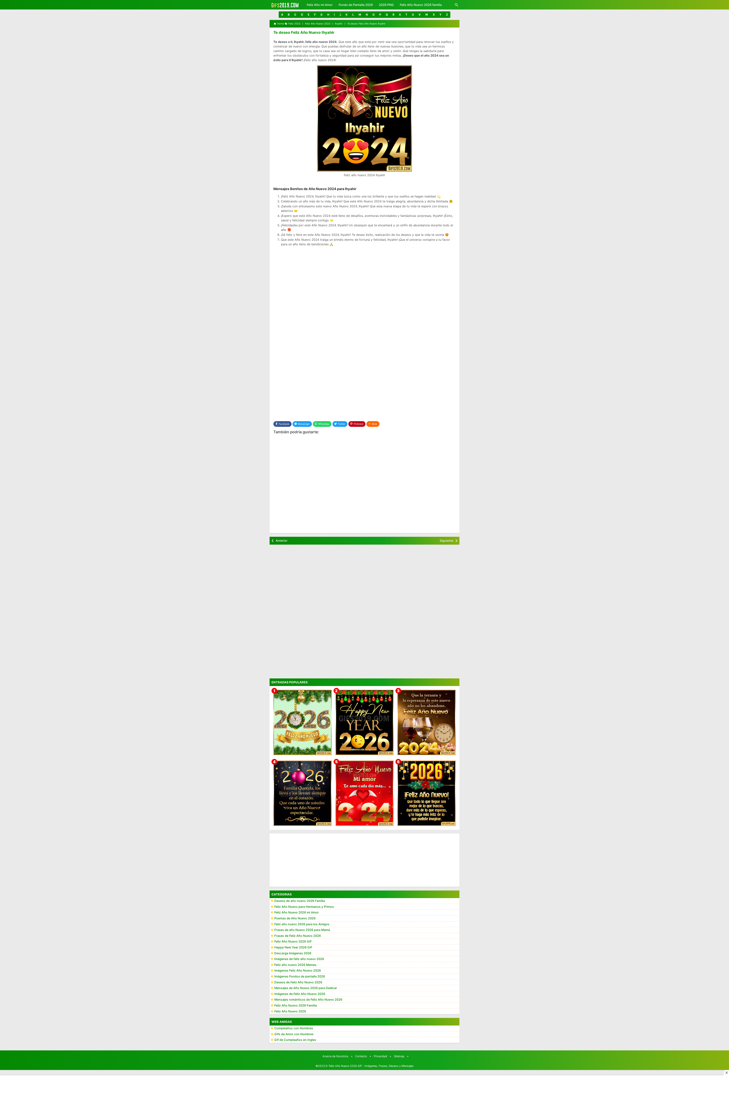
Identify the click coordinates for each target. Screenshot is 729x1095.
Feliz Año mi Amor (320, 5)
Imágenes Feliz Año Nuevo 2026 (297, 970)
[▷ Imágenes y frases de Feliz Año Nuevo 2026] (426, 793)
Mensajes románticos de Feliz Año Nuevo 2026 (308, 999)
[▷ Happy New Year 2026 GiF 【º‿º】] (364, 722)
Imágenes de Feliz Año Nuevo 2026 (299, 994)
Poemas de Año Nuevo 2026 (295, 918)
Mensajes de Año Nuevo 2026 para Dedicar (305, 988)
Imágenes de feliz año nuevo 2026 (299, 959)
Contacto (361, 1056)
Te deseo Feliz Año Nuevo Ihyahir (303, 32)
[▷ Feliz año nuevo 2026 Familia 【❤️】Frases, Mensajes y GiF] (302, 793)
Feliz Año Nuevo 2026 (290, 1011)
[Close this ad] (726, 1072)
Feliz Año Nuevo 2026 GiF (293, 941)
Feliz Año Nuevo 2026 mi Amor (296, 912)
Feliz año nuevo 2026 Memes (295, 964)
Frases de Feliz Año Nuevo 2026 (297, 935)
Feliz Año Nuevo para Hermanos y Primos (304, 906)
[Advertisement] (364, 276)
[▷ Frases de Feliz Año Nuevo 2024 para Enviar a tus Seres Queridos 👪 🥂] (426, 722)
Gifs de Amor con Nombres (294, 1034)
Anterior (281, 540)
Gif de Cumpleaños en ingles (295, 1040)
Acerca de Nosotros (335, 1056)
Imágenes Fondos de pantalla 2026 (299, 976)
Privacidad (380, 1056)
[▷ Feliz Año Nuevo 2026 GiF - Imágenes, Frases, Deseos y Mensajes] (285, 4)
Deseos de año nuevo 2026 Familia (299, 901)
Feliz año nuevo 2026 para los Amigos (301, 924)
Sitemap (399, 1056)
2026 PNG (386, 5)
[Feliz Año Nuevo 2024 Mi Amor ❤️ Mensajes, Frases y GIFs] (364, 793)
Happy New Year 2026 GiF (293, 947)
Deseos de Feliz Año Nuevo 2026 (298, 982)
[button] (282, 14)
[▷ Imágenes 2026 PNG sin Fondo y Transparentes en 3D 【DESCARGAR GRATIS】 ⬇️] (302, 722)
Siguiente (446, 540)
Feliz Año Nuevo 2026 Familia (295, 1005)
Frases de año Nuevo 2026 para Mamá (302, 930)
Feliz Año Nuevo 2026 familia (421, 5)
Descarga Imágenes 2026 (292, 953)
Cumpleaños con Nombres (293, 1028)
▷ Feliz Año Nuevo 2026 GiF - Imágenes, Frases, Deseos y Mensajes (370, 1065)
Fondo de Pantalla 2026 (356, 5)
